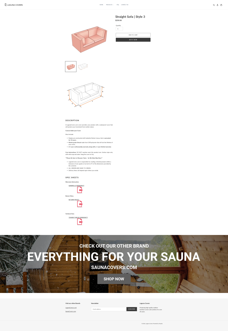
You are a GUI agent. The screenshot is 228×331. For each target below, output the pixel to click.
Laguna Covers (149, 323)
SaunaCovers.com (70, 311)
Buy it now (133, 39)
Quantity (118, 25)
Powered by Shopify (158, 323)
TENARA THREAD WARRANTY (78, 217)
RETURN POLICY (74, 199)
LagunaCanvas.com (71, 307)
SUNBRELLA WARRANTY (76, 185)
